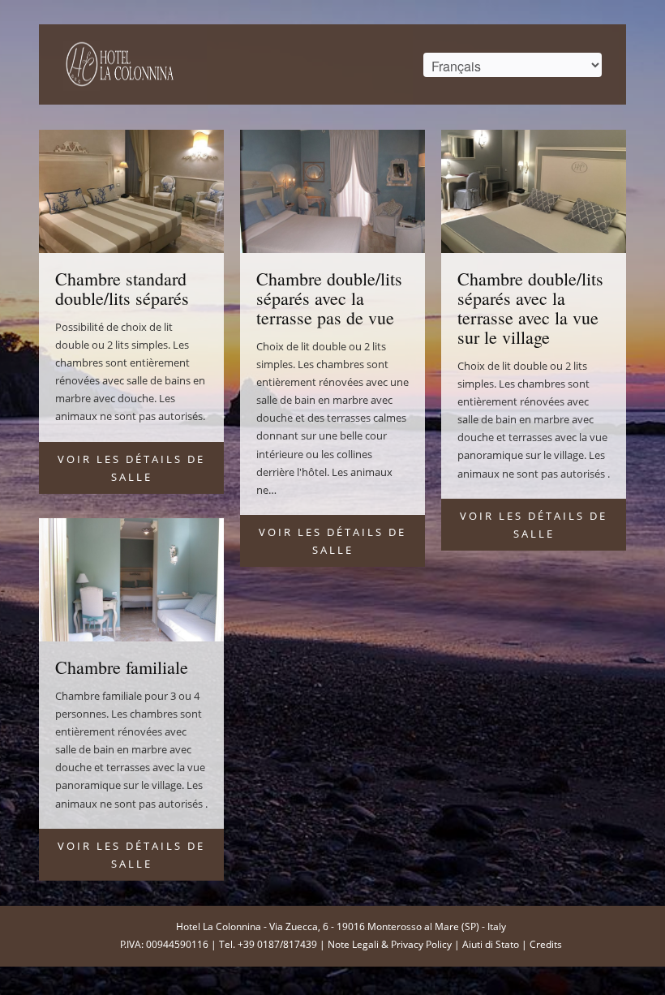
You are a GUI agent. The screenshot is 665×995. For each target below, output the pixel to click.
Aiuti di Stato (490, 944)
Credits (546, 944)
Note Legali (353, 944)
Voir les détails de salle (131, 468)
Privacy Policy (421, 944)
